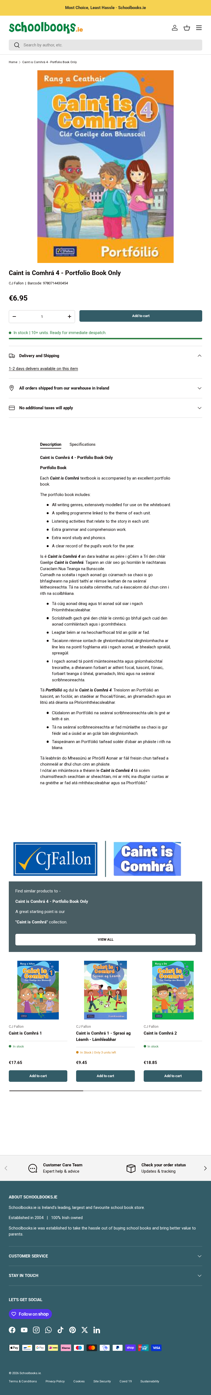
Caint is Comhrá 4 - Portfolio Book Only (49, 62)
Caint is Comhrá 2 (160, 1033)
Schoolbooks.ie (30, 1373)
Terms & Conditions (23, 1381)
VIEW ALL (105, 939)
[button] (187, 28)
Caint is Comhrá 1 (25, 1033)
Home (13, 62)
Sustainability (149, 1381)
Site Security (102, 1381)
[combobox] (105, 45)
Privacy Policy (55, 1381)
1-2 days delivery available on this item (43, 368)
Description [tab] (50, 444)
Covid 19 (126, 1381)
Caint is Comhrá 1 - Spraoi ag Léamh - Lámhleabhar (103, 1036)
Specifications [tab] (83, 444)
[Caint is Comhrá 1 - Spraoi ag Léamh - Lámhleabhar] (105, 990)
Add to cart (140, 316)
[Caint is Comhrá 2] (173, 990)
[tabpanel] (105, 620)
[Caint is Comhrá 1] (38, 990)
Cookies (79, 1381)
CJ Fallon (16, 283)
